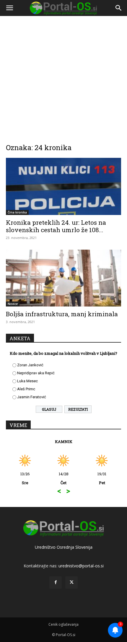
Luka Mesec (27, 381)
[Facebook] (55, 582)
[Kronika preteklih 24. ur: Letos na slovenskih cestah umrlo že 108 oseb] (63, 186)
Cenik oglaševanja (63, 624)
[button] (9, 8)
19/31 (101, 478)
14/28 (64, 478)
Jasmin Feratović (31, 397)
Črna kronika (17, 212)
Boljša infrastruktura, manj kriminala (62, 314)
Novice (13, 304)
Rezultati (78, 409)
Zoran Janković (30, 365)
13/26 (25, 478)
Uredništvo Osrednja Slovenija (63, 547)
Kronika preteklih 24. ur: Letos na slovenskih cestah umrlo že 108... (56, 226)
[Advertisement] (63, 75)
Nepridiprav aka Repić (36, 373)
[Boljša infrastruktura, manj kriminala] (63, 278)
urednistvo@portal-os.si (81, 566)
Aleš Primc (26, 389)
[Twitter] (71, 582)
